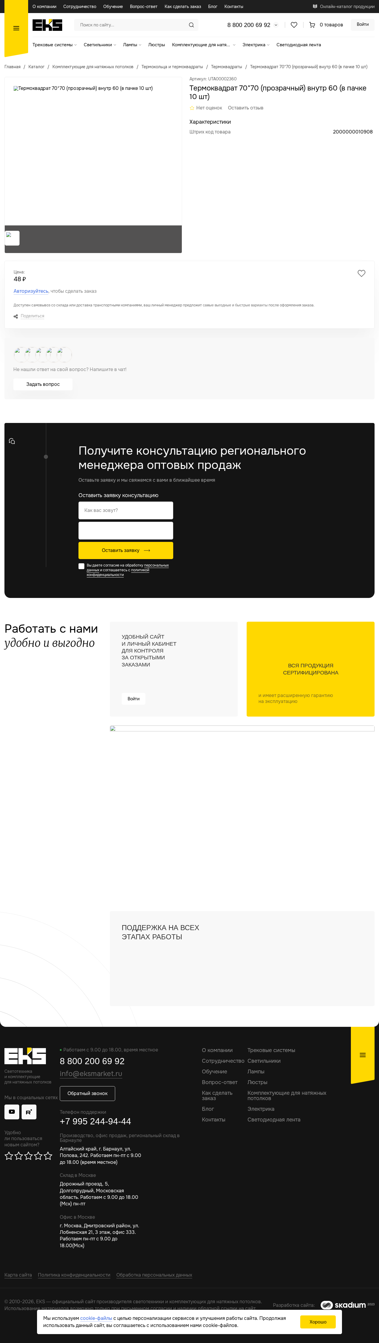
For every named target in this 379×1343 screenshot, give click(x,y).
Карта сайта (18, 1275)
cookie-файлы (96, 1318)
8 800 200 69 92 (248, 25)
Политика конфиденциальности (74, 1275)
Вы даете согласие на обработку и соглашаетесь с (128, 570)
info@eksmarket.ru (91, 1073)
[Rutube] (29, 1112)
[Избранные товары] (294, 24)
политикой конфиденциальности (118, 572)
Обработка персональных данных (154, 1275)
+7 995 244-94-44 (95, 1121)
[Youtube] (11, 1112)
